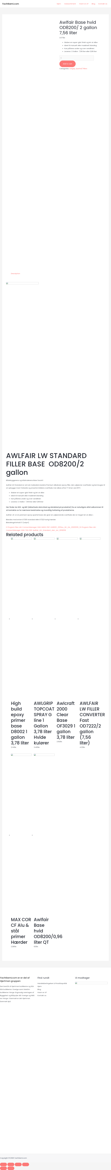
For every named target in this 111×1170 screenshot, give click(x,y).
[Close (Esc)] (3, 1164)
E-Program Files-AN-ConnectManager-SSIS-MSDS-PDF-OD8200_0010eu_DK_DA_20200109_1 (43, 527)
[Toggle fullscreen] (18, 1164)
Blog (93, 4)
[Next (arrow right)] (10, 1168)
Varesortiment (70, 4)
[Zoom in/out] (25, 1164)
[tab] (15, 273)
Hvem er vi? (83, 4)
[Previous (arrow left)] (3, 1168)
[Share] (10, 1164)
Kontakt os (102, 4)
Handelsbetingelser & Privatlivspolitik (52, 983)
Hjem (59, 4)
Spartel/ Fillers (81, 68)
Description (15, 273)
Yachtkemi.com (10, 3)
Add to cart (67, 64)
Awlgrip (72, 68)
